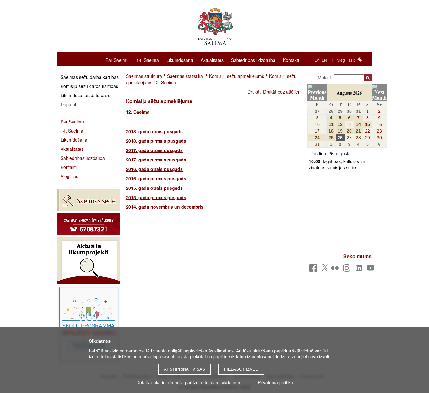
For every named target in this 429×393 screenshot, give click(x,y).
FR (331, 60)
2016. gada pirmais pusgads (156, 178)
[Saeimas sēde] (88, 200)
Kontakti (291, 60)
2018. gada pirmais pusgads (156, 141)
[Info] (88, 224)
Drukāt (254, 92)
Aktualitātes (212, 60)
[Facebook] (314, 269)
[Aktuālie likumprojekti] (88, 260)
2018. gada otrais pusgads (154, 131)
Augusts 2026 (349, 93)
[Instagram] (348, 269)
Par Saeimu (117, 60)
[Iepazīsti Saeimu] (88, 324)
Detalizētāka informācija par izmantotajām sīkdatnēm (189, 382)
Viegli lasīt (346, 60)
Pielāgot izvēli (241, 369)
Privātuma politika (275, 382)
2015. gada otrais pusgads (154, 188)
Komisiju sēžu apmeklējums (236, 76)
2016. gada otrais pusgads (154, 169)
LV (317, 60)
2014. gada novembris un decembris (165, 207)
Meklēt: (326, 77)
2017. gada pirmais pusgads (156, 159)
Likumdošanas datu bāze (86, 95)
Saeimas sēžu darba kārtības (90, 77)
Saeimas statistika (185, 76)
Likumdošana (179, 60)
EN (324, 60)
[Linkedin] (360, 269)
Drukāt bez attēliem (282, 92)
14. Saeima (147, 60)
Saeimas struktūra (144, 76)
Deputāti (69, 104)
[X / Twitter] (325, 269)
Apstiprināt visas (184, 369)
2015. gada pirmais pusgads (156, 197)
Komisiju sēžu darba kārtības (89, 86)
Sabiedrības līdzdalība (253, 60)
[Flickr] (336, 269)
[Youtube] (372, 269)
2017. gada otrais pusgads (154, 150)
